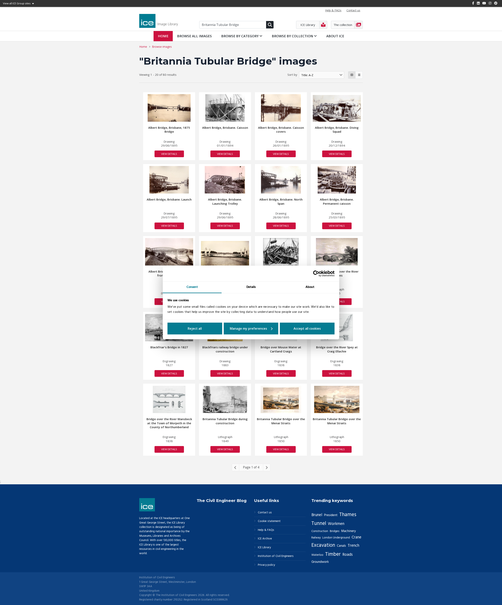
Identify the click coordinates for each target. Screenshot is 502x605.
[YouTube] (484, 3)
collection (293, 36)
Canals (341, 545)
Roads (347, 555)
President (330, 515)
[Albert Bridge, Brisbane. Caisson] (225, 108)
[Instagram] (490, 3)
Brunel (316, 515)
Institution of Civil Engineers (276, 556)
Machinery (348, 531)
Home (163, 36)
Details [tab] (251, 287)
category (240, 36)
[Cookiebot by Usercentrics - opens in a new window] (317, 273)
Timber (333, 554)
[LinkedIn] (478, 3)
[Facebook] (473, 3)
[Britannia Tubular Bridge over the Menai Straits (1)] (336, 399)
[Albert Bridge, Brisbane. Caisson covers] (281, 108)
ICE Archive (265, 539)
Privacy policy (266, 565)
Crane (356, 537)
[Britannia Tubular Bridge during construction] (225, 399)
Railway (316, 537)
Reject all (195, 328)
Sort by (292, 75)
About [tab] (310, 287)
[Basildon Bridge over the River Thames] (337, 252)
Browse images (162, 46)
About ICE (335, 36)
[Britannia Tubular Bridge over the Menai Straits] (281, 399)
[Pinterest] (495, 3)
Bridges (334, 531)
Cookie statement (269, 521)
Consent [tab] (192, 287)
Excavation (323, 545)
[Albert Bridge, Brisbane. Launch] (169, 179)
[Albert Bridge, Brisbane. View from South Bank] (169, 252)
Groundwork (320, 562)
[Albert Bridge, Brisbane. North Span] (281, 179)
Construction (319, 531)
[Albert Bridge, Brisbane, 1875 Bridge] (169, 108)
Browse (194, 36)
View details (169, 154)
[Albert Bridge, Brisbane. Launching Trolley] (225, 179)
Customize (251, 328)
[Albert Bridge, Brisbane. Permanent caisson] (337, 179)
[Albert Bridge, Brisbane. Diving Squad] (337, 108)
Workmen (336, 524)
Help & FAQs (266, 530)
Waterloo (317, 555)
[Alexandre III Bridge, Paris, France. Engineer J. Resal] (225, 253)
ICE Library (264, 547)
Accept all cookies (307, 328)
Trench (353, 546)
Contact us (265, 512)
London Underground (336, 537)
